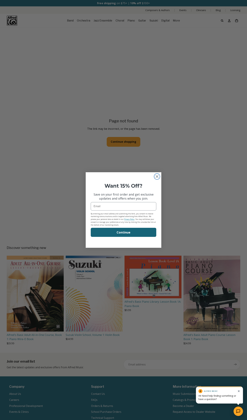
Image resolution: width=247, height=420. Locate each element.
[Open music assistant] (238, 411)
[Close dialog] (157, 176)
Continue (123, 232)
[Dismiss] (238, 391)
